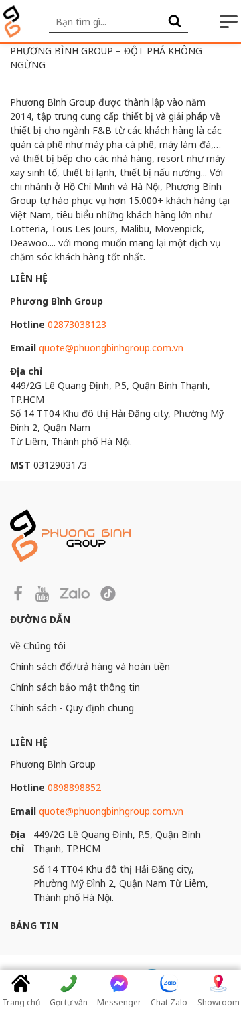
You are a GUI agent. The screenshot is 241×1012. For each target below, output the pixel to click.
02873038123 (77, 324)
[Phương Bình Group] (12, 21)
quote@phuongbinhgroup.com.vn (111, 347)
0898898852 (74, 787)
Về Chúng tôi (38, 645)
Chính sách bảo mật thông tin (75, 687)
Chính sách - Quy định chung (72, 707)
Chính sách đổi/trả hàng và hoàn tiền (90, 666)
